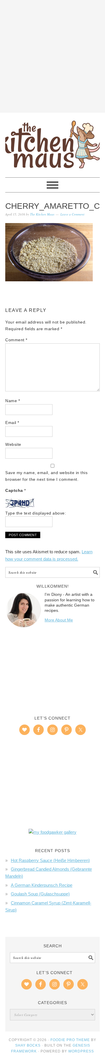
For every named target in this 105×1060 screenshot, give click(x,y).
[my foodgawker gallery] (52, 832)
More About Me (59, 620)
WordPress (81, 1051)
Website (13, 444)
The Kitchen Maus (52, 142)
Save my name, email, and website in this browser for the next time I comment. (46, 476)
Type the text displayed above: (35, 513)
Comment (16, 340)
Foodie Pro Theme (70, 1040)
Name (12, 400)
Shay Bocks (28, 1045)
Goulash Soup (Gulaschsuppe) (40, 893)
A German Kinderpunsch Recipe (41, 885)
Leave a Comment (72, 214)
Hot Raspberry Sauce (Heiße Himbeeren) (50, 860)
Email (12, 422)
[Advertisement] (52, 55)
